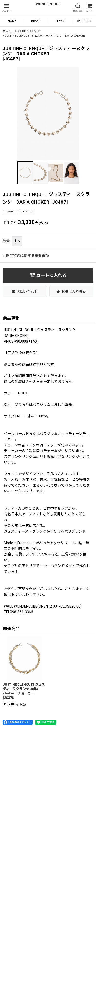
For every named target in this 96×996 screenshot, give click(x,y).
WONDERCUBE (48, 4)
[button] (6, 8)
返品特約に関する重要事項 (27, 256)
